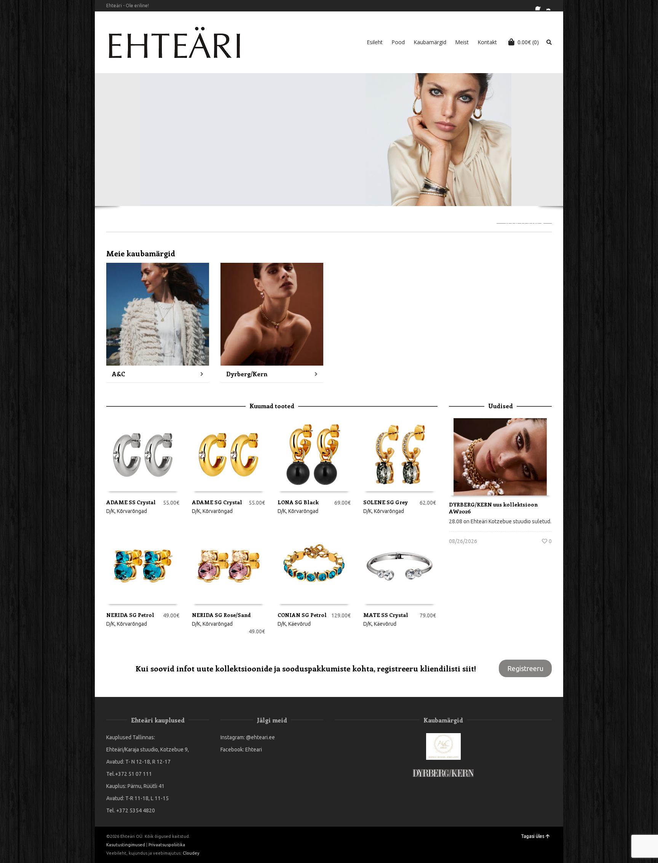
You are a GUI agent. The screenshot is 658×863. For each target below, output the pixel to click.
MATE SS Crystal (385, 614)
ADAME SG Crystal (217, 502)
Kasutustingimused (125, 844)
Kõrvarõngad (132, 511)
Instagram (551, 5)
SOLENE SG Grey (385, 502)
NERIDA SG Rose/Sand (221, 614)
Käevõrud (299, 624)
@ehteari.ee (260, 737)
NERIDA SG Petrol (130, 614)
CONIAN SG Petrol (302, 614)
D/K (110, 511)
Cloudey (191, 853)
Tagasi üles (532, 836)
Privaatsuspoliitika (167, 844)
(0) (528, 42)
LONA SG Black (298, 502)
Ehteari (253, 749)
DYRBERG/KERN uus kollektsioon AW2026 (493, 508)
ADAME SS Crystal (131, 502)
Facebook (540, 5)
